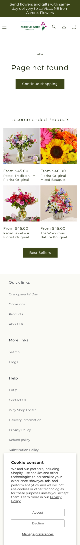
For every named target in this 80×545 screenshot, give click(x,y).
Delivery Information (25, 420)
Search (14, 352)
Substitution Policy (24, 450)
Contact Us (17, 400)
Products (16, 314)
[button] (54, 27)
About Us (16, 324)
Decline (38, 523)
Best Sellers (40, 252)
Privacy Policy (20, 430)
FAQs (13, 390)
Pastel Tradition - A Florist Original (19, 178)
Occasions (17, 304)
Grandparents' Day (23, 294)
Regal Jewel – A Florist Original (16, 235)
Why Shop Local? (22, 410)
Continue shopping (40, 84)
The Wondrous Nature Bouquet (53, 235)
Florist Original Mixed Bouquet (53, 178)
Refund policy (19, 440)
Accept (37, 512)
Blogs (13, 362)
